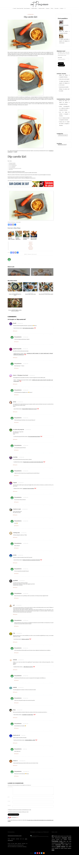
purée (63, 844)
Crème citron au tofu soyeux (64, 79)
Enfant (65, 839)
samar (14, 401)
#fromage (30, 244)
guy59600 (15, 580)
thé (59, 848)
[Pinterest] (39, 853)
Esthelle (15, 659)
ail (52, 836)
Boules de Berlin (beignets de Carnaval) (29, 408)
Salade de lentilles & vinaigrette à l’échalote (64, 32)
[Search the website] (65, 8)
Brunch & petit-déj (20, 8)
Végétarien (69, 848)
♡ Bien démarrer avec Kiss (28, 666)
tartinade (53, 848)
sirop (67, 846)
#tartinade (30, 248)
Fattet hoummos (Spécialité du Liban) (15, 295)
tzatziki (15, 151)
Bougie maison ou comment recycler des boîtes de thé (33, 461)
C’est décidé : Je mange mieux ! (27, 714)
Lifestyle (61, 8)
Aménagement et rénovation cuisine (14, 835)
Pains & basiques (27, 8)
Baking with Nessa (63, 100)
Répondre (17, 341)
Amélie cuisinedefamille (64, 106)
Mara (14, 709)
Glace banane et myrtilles (63, 25)
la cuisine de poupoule (18, 429)
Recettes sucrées (41, 8)
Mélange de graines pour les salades (64, 90)
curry (61, 839)
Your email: (60, 57)
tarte (70, 846)
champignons (58, 837)
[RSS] (44, 853)
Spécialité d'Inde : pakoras (16, 273)
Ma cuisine (56, 8)
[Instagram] (37, 853)
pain (62, 843)
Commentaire (10, 787)
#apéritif (31, 242)
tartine (56, 848)
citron (69, 837)
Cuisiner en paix (17, 509)
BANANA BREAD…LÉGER (30, 740)
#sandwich (30, 247)
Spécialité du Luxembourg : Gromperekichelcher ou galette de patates (42, 273)
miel (70, 841)
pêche (70, 844)
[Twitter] (42, 853)
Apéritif (25, 254)
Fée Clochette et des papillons (28, 328)
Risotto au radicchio (25, 639)
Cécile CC (15, 760)
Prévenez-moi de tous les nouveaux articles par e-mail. (18, 811)
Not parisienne (17, 337)
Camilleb (15, 457)
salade (58, 846)
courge (57, 839)
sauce (63, 846)
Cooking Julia (16, 532)
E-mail (9, 801)
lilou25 (14, 323)
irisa (14, 633)
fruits (60, 841)
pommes (58, 844)
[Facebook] (35, 853)
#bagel (30, 243)
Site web (9, 805)
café (53, 837)
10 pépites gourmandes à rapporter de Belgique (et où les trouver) (64, 41)
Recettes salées (34, 8)
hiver (64, 841)
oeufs (59, 842)
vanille (62, 848)
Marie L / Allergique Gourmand (20, 375)
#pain (31, 245)
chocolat (64, 837)
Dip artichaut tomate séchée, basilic (46, 294)
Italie (67, 841)
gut (14, 605)
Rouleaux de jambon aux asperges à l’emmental (31, 559)
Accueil (14, 8)
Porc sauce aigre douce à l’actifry (34, 436)
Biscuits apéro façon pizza (30, 294)
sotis (60, 112)
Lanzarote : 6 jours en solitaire (28, 488)
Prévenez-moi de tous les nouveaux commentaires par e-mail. (20, 809)
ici (25, 846)
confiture (53, 839)
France (69, 839)
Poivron (53, 844)
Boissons (47, 8)
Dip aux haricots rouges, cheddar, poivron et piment (15, 311)
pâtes (66, 844)
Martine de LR (16, 735)
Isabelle (15, 687)
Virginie (15, 482)
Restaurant (54, 846)
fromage (55, 841)
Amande (55, 835)
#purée (30, 246)
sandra (14, 555)
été (53, 850)
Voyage (65, 848)
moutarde (54, 842)
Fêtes (52, 8)
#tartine (31, 249)
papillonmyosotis (17, 348)
